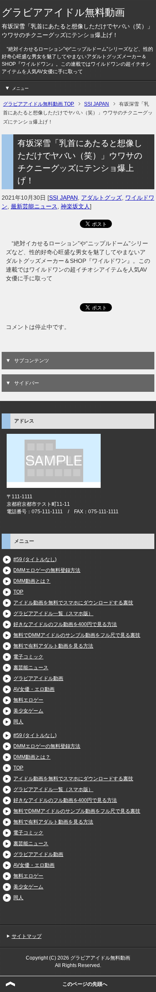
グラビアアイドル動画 (38, 678)
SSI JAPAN (63, 197)
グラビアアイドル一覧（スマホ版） (53, 613)
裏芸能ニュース (30, 667)
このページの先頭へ (84, 984)
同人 (18, 722)
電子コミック (28, 657)
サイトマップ (27, 936)
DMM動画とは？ (31, 581)
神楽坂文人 (75, 206)
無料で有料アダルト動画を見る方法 (53, 646)
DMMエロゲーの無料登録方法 (46, 570)
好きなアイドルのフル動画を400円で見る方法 (65, 624)
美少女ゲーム (28, 711)
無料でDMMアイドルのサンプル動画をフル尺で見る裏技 (76, 635)
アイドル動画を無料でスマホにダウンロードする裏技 (73, 603)
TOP (18, 592)
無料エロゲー (28, 700)
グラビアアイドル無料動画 (63, 12)
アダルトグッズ (101, 197)
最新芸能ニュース (34, 206)
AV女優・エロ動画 (33, 689)
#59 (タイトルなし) (35, 559)
